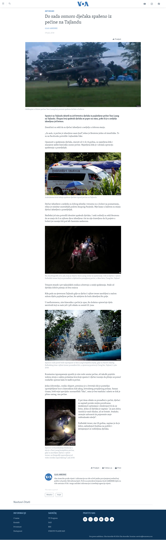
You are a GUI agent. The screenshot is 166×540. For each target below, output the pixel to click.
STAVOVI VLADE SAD (56, 531)
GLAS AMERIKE (51, 28)
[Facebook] (158, 4)
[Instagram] (151, 4)
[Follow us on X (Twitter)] (90, 519)
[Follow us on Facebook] (85, 519)
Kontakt (16, 523)
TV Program (53, 518)
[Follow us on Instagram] (96, 519)
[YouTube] (144, 4)
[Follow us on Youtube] (101, 519)
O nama (16, 518)
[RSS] (106, 519)
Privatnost (17, 527)
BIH (49, 527)
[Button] (117, 39)
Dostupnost (17, 531)
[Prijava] (112, 519)
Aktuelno (49, 11)
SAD (50, 523)
